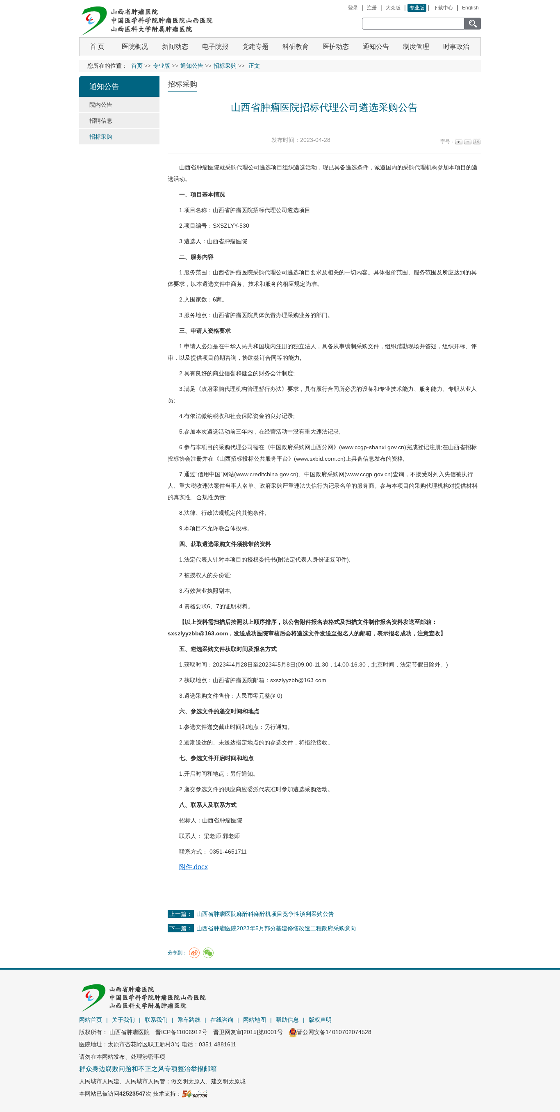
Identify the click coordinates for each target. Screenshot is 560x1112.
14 (476, 142)
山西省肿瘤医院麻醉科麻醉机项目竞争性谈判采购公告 (265, 914)
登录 (353, 8)
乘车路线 (189, 1019)
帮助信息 (287, 1019)
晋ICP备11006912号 (181, 1032)
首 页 (97, 46)
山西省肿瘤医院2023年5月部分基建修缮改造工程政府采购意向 (276, 928)
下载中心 (443, 8)
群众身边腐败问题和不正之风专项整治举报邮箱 (148, 1068)
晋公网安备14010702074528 (334, 1032)
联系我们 (156, 1019)
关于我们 (123, 1019)
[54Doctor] (194, 1093)
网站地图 (254, 1019)
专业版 (417, 8)
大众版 (393, 8)
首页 (137, 66)
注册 (372, 8)
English (470, 8)
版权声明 (320, 1019)
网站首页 (90, 1019)
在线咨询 (221, 1019)
